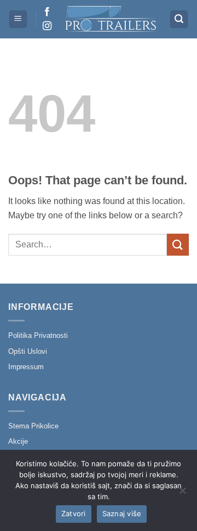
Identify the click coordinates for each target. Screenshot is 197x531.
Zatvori (73, 513)
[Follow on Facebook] (47, 12)
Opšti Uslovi (27, 351)
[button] (18, 19)
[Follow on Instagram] (47, 26)
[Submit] (178, 244)
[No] (182, 493)
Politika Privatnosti (38, 335)
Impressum (26, 367)
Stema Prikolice (33, 426)
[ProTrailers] (110, 19)
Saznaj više (122, 513)
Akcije (18, 441)
